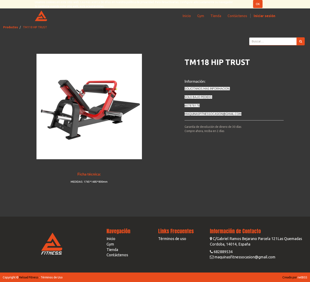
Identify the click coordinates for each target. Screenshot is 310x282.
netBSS (302, 277)
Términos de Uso (52, 277)
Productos (10, 27)
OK (258, 4)
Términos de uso (172, 238)
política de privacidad (140, 2)
